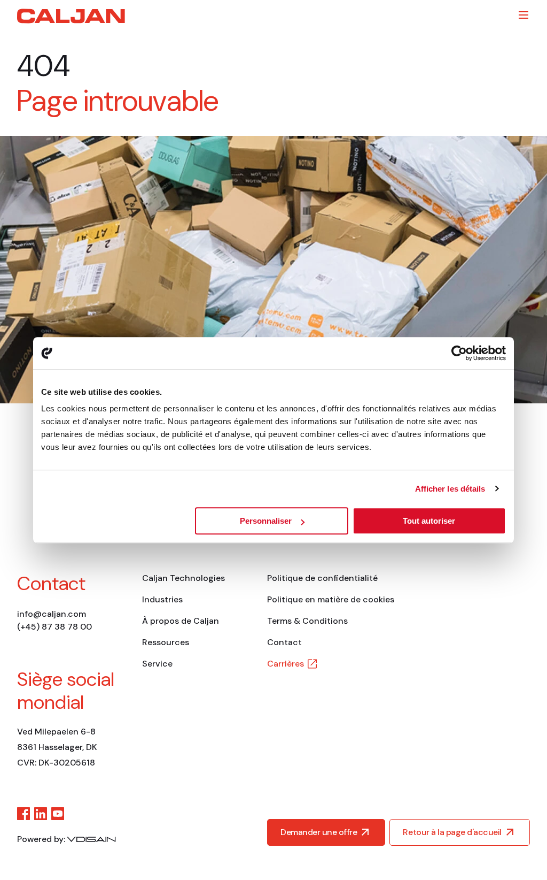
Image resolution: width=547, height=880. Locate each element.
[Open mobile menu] (523, 15)
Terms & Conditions (307, 620)
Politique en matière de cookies (330, 599)
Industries (162, 599)
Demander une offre (318, 832)
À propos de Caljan (180, 620)
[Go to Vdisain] (91, 839)
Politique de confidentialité (322, 578)
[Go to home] (71, 16)
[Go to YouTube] (57, 813)
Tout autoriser (429, 520)
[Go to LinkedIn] (40, 813)
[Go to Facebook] (23, 813)
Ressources (165, 642)
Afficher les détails (450, 488)
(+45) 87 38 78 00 (54, 626)
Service (157, 663)
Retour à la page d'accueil (452, 832)
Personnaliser (266, 520)
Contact (284, 642)
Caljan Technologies (183, 578)
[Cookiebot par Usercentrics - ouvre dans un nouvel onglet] (459, 353)
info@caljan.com (51, 613)
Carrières (285, 663)
